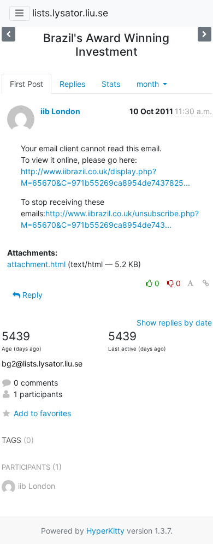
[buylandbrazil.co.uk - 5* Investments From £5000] (8, 34)
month (149, 83)
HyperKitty (105, 530)
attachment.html (36, 264)
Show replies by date (174, 322)
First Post (26, 83)
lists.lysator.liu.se (70, 13)
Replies (72, 83)
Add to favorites (42, 413)
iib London (60, 111)
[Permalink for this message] (206, 283)
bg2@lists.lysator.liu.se (42, 363)
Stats (111, 83)
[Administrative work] (204, 34)
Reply (31, 294)
